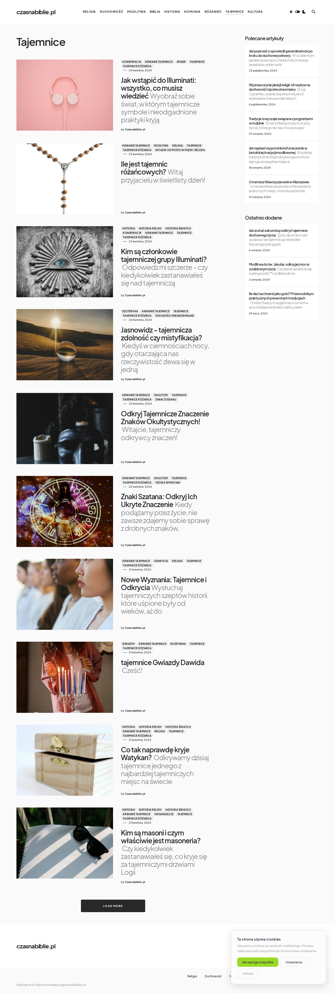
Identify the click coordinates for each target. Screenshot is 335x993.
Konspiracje (132, 232)
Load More (113, 905)
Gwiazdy (128, 643)
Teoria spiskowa (167, 482)
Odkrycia (161, 560)
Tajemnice (197, 61)
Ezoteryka (130, 311)
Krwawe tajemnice (159, 61)
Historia (128, 228)
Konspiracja (131, 61)
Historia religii (150, 228)
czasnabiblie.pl (35, 11)
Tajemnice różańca (137, 66)
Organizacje (164, 814)
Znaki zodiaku (165, 399)
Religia (177, 145)
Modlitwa (161, 145)
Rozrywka (178, 643)
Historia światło (178, 228)
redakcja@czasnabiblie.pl (68, 985)
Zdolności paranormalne (174, 315)
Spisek (181, 61)
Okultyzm (161, 395)
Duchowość (213, 976)
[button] (297, 12)
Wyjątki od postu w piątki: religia (180, 150)
